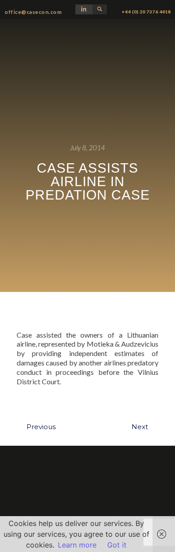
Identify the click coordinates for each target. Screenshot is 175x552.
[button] (99, 9)
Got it (117, 544)
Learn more (77, 544)
